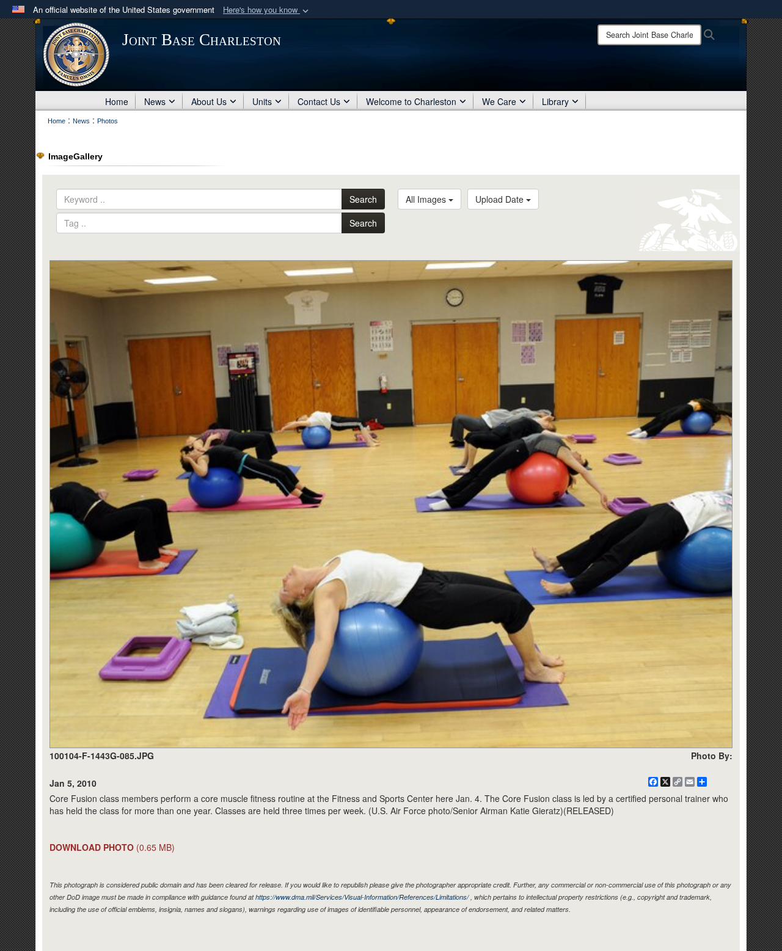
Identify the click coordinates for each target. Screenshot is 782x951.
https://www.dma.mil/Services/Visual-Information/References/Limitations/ (362, 897)
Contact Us (319, 101)
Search (363, 199)
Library (555, 101)
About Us (209, 101)
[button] (267, 10)
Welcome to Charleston (411, 101)
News (155, 101)
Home (116, 101)
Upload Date (500, 199)
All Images (427, 199)
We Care (499, 101)
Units (262, 101)
